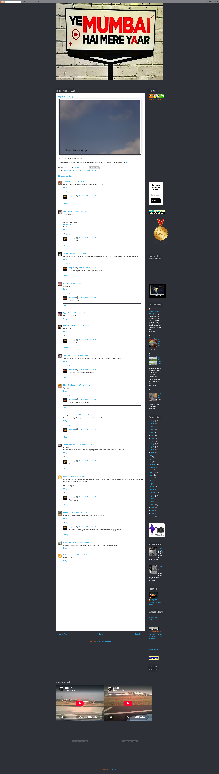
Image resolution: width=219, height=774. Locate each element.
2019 (153, 441)
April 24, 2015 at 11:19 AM (84, 444)
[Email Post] (84, 167)
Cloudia (66, 211)
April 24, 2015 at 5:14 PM (77, 476)
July (152, 475)
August (152, 472)
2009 (153, 510)
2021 (153, 435)
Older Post (138, 634)
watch (94, 170)
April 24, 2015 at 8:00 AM (76, 313)
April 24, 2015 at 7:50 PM (87, 527)
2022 (153, 432)
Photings (152, 338)
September (154, 467)
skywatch (88, 170)
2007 (153, 516)
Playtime (160, 567)
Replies (68, 192)
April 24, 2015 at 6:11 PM (78, 512)
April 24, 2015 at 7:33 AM (75, 283)
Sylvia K (66, 253)
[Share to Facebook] (96, 167)
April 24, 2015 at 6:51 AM (78, 253)
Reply (65, 187)
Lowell (65, 476)
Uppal (65, 313)
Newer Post (62, 634)
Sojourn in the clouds (159, 361)
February (153, 489)
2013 (153, 499)
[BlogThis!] (92, 167)
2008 (153, 513)
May (152, 481)
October (153, 464)
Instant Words (154, 311)
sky (83, 170)
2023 (153, 430)
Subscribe (155, 200)
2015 (153, 453)
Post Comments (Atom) (105, 641)
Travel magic (153, 356)
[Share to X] (94, 167)
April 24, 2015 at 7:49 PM (87, 497)
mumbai (78, 170)
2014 (153, 496)
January (153, 492)
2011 (153, 505)
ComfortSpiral (67, 224)
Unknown (66, 555)
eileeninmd (67, 542)
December (153, 455)
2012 (153, 502)
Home (100, 634)
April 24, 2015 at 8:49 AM (82, 355)
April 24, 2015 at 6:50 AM (77, 211)
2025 (153, 424)
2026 (153, 421)
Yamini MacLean (69, 444)
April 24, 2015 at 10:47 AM (88, 399)
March (152, 486)
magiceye (68, 167)
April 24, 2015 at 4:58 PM (87, 429)
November (153, 460)
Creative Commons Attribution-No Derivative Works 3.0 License (156, 635)
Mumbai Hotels (153, 649)
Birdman (66, 512)
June (152, 478)
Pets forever (153, 392)
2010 (153, 507)
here (127, 162)
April (152, 484)
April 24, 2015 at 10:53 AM (81, 415)
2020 (153, 438)
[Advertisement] (100, 613)
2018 (153, 444)
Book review (153, 313)
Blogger (113, 769)
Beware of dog (160, 549)
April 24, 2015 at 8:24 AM (81, 325)
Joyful (65, 181)
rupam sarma (68, 325)
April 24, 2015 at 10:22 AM (82, 385)
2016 (153, 450)
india (73, 170)
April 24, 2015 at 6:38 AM (76, 181)
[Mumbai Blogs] (161, 243)
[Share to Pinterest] (98, 167)
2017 (153, 447)
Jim (64, 283)
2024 (153, 427)
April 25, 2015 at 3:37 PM (80, 542)
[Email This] (90, 167)
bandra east (67, 170)
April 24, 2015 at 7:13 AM (87, 238)
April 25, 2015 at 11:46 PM (79, 555)
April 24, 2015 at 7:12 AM (87, 196)
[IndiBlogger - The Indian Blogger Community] (157, 537)
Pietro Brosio (68, 385)
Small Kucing (68, 355)
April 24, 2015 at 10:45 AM (88, 297)
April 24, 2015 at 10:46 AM (88, 340)
